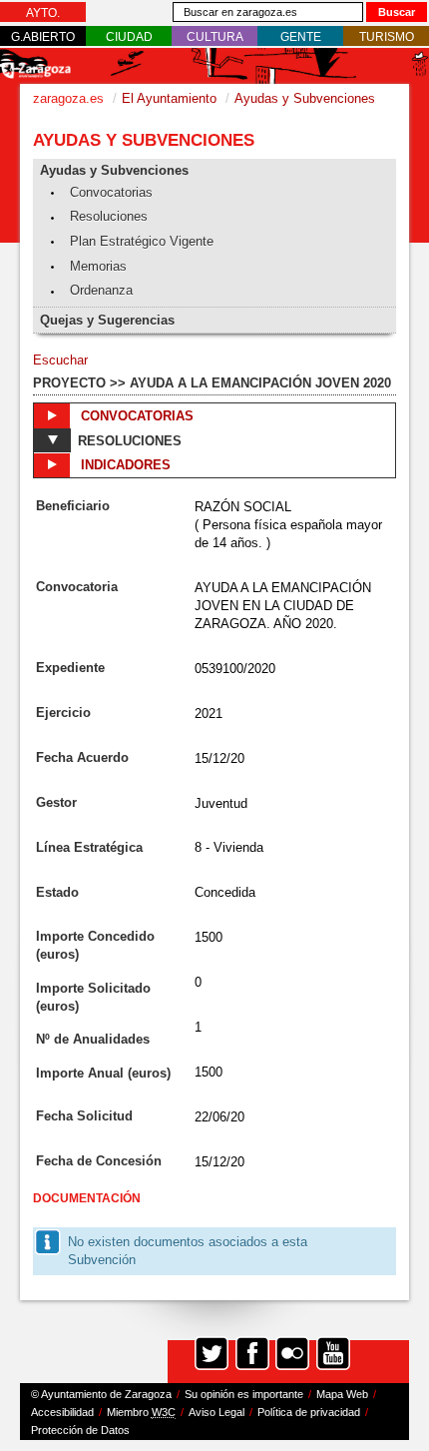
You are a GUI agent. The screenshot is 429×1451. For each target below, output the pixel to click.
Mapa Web (342, 1394)
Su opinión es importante (244, 1394)
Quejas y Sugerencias (107, 320)
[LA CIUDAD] (129, 37)
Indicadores (124, 464)
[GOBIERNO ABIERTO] (43, 37)
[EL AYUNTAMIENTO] (43, 13)
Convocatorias (111, 192)
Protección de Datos (80, 1430)
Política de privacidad (308, 1412)
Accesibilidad (62, 1412)
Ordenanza (101, 290)
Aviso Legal (216, 1412)
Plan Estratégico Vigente (142, 241)
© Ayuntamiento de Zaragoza (101, 1394)
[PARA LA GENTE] (300, 37)
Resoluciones (109, 216)
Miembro (141, 1412)
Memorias (98, 266)
